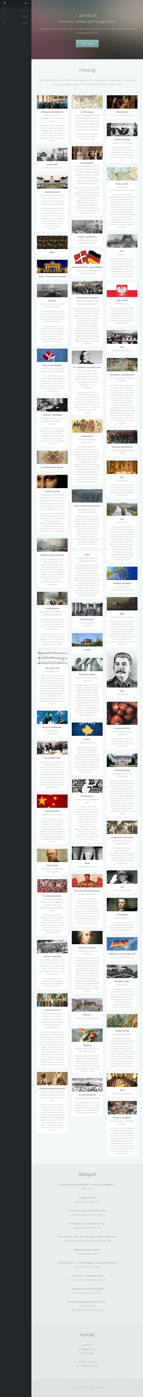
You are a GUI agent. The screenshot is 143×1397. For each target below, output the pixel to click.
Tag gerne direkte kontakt (65, 84)
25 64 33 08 (90, 1361)
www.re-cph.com (97, 1387)
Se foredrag (87, 43)
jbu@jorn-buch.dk (90, 1365)
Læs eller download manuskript (87, 1310)
